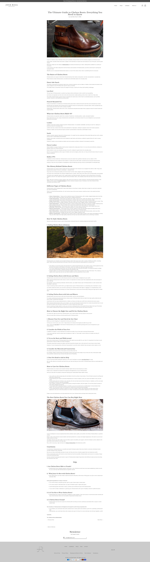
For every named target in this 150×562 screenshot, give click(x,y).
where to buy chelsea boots (55, 517)
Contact (86, 546)
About (77, 546)
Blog (81, 546)
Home (115, 5)
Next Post (100, 519)
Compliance (95, 553)
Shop (121, 5)
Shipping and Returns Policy (76, 553)
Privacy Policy (65, 553)
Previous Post (51, 519)
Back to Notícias (51, 526)
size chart (56, 324)
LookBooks (71, 546)
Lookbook (127, 5)
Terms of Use (57, 553)
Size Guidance (88, 553)
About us (134, 5)
